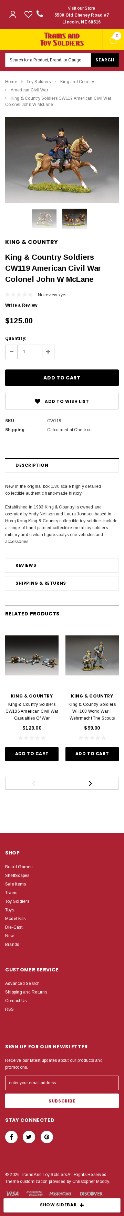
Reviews (26, 565)
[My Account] (12, 14)
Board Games (19, 866)
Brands (12, 944)
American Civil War (29, 90)
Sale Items (15, 884)
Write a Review (21, 305)
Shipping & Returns (41, 583)
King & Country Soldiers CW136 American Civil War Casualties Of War (32, 711)
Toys (9, 910)
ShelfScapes (17, 875)
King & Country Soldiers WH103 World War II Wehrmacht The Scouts (92, 711)
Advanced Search (22, 983)
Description (32, 465)
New (9, 935)
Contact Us (16, 1000)
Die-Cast (13, 927)
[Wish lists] (28, 14)
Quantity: (16, 338)
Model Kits (15, 918)
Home (11, 81)
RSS (9, 1009)
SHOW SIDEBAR (58, 1205)
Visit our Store (81, 15)
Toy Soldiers (39, 81)
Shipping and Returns (26, 992)
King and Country (77, 81)
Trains (11, 892)
